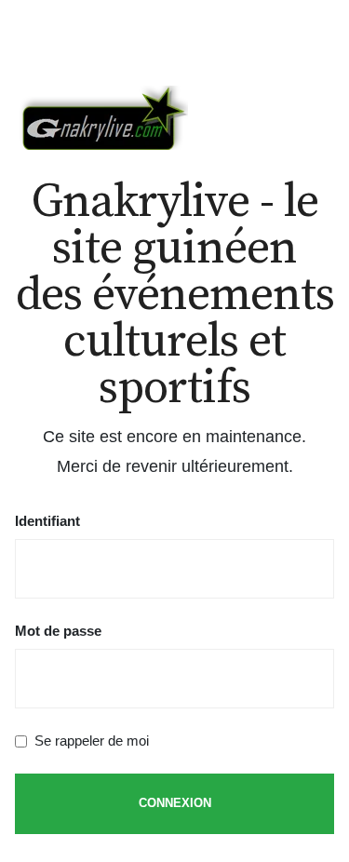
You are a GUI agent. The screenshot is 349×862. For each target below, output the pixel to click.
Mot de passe (58, 631)
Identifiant (47, 521)
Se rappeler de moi (91, 740)
